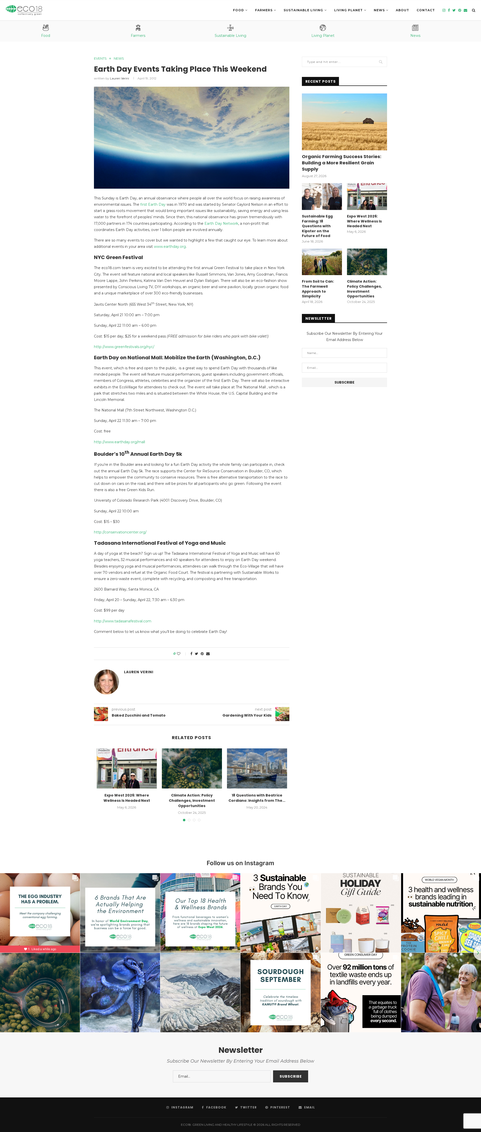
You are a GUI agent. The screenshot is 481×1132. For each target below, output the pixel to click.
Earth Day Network (221, 223)
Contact (426, 10)
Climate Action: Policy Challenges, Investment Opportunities (192, 800)
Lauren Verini (119, 78)
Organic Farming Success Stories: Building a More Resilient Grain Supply (341, 162)
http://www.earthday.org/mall (119, 442)
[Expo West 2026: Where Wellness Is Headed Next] (127, 768)
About (402, 10)
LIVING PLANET (348, 10)
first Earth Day (153, 204)
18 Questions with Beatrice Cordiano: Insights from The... (256, 798)
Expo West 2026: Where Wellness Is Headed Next (126, 798)
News (379, 10)
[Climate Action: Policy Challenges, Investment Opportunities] (192, 768)
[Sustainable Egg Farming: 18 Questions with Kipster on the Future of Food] (322, 196)
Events (100, 58)
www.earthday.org (170, 246)
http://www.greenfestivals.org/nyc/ (124, 347)
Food (238, 10)
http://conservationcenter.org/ (120, 532)
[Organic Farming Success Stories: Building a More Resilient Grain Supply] (344, 121)
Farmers (264, 10)
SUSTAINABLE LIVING (303, 10)
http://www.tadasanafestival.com (122, 621)
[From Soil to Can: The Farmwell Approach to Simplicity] (322, 262)
